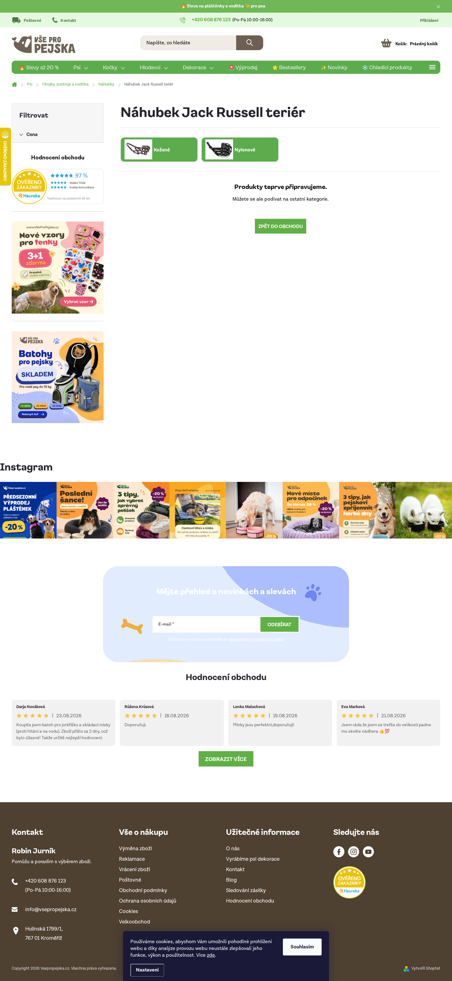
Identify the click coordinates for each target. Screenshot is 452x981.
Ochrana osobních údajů (147, 901)
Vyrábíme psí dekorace (253, 859)
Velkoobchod (134, 922)
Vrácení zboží (134, 869)
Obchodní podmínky (143, 890)
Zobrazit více (226, 758)
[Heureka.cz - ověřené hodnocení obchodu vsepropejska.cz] (58, 186)
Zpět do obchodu (280, 226)
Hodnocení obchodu (226, 676)
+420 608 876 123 (45, 881)
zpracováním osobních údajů (256, 639)
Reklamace (132, 859)
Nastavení (147, 970)
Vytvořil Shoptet (425, 968)
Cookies (128, 911)
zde (211, 955)
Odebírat (279, 624)
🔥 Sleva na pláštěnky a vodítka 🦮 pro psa (223, 6)
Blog (231, 880)
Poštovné (32, 20)
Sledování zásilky (246, 890)
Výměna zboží (135, 848)
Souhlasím (302, 947)
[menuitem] (39, 67)
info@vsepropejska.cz (51, 909)
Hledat (249, 42)
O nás (233, 848)
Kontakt (68, 20)
